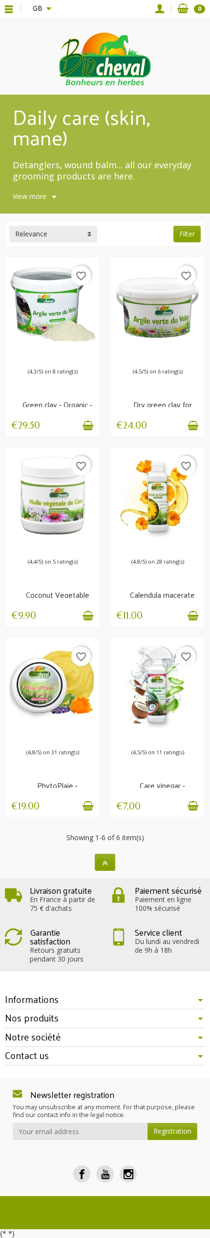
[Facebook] (81, 1173)
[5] (50, 355)
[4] (165, 545)
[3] (40, 355)
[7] (60, 355)
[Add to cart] (88, 425)
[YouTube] (104, 1173)
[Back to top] (105, 862)
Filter (187, 233)
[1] (30, 355)
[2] (150, 545)
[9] (69, 355)
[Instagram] (128, 1173)
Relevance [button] (31, 233)
